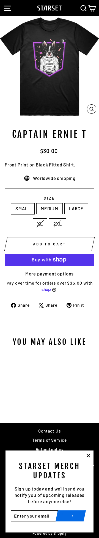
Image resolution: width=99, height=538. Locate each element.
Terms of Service (49, 440)
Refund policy (50, 449)
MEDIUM (49, 208)
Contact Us (49, 430)
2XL (57, 223)
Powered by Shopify (49, 533)
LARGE (76, 208)
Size (49, 198)
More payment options (49, 273)
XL (40, 223)
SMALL (22, 208)
